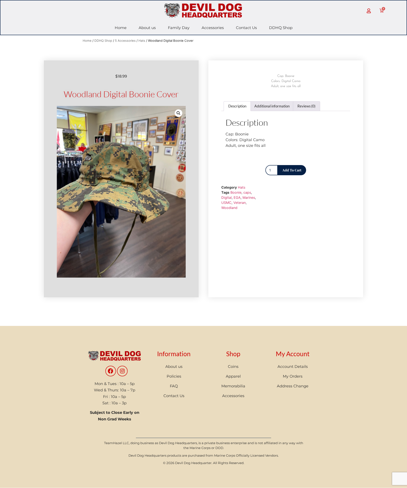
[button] (178, 113)
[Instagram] (122, 371)
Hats (141, 41)
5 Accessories (125, 41)
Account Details (292, 366)
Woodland (229, 208)
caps (247, 192)
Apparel (233, 376)
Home (121, 27)
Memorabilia (233, 386)
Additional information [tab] (272, 106)
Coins (233, 366)
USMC (226, 202)
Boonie (235, 192)
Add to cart (291, 170)
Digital (226, 197)
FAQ (174, 386)
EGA (237, 197)
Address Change (292, 386)
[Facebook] (110, 371)
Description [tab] (237, 106)
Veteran (239, 202)
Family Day (179, 27)
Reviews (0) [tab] (306, 106)
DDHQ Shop (281, 27)
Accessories (213, 27)
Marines (249, 197)
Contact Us (246, 27)
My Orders (292, 376)
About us (147, 27)
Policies (174, 376)
